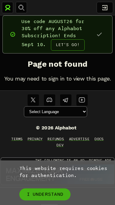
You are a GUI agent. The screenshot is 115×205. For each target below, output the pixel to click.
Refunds (56, 139)
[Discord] (49, 100)
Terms (17, 139)
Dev (59, 145)
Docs (99, 139)
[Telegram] (65, 100)
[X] (33, 100)
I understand (45, 194)
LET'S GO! (68, 44)
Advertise (79, 139)
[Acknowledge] (99, 34)
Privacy (35, 139)
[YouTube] (82, 100)
